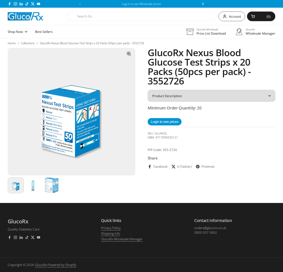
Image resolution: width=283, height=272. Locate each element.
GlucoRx (41, 265)
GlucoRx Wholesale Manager (122, 239)
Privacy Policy (111, 228)
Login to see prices (164, 122)
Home (12, 43)
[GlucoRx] (26, 16)
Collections (28, 43)
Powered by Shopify (62, 265)
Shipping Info (110, 233)
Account (235, 16)
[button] (261, 16)
